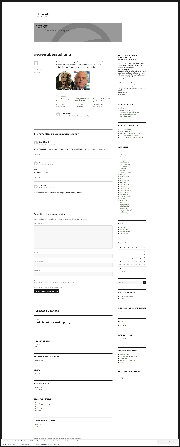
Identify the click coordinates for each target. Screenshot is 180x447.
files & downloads (125, 165)
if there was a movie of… (127, 172)
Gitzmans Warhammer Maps (43, 405)
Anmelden (123, 227)
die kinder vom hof (125, 157)
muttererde (42, 14)
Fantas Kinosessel (125, 163)
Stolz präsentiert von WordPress (71, 439)
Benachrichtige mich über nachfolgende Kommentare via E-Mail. (54, 282)
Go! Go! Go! (123, 108)
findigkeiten (123, 167)
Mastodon (38, 374)
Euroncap (38, 424)
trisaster (37, 347)
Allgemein (123, 153)
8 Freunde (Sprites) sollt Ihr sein (129, 112)
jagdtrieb (122, 174)
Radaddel (38, 411)
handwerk (123, 169)
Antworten (37, 154)
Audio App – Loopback (42, 345)
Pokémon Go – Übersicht (42, 409)
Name (36, 252)
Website (37, 270)
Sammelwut (123, 200)
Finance (122, 131)
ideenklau (122, 171)
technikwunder (124, 206)
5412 (121, 151)
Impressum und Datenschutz (51, 439)
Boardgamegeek (40, 403)
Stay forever (38, 389)
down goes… (123, 161)
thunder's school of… (126, 210)
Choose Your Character (126, 110)
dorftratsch (123, 159)
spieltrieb (122, 202)
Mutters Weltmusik (125, 190)
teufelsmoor (123, 208)
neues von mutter (125, 192)
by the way (37, 72)
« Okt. (124, 271)
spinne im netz (124, 204)
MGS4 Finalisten (125, 184)
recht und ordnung (125, 196)
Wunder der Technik (126, 214)
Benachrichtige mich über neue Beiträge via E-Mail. (50, 287)
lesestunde (123, 182)
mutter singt (123, 186)
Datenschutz (39, 360)
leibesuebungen (124, 180)
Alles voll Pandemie (125, 116)
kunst (121, 178)
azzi (35, 67)
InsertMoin (38, 387)
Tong (36, 426)
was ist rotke (123, 212)
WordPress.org (124, 233)
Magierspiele (39, 407)
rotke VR (122, 198)
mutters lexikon (124, 188)
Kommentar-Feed (125, 231)
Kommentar (39, 224)
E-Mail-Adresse (40, 261)
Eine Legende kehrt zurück (128, 114)
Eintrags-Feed (124, 229)
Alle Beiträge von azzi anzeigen (81, 116)
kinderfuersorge (124, 176)
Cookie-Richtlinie (54, 444)
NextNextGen (124, 194)
